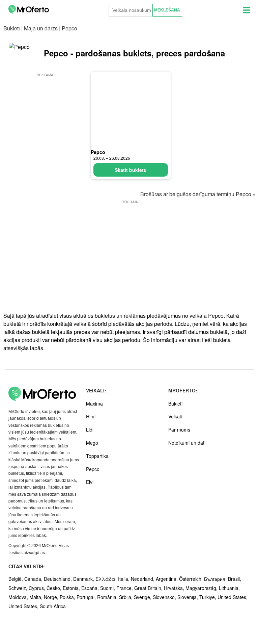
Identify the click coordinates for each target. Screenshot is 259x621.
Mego (92, 442)
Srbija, (126, 597)
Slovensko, (165, 597)
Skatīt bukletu (131, 169)
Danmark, (84, 578)
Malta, (36, 597)
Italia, (124, 578)
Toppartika (97, 455)
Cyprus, (38, 588)
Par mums (179, 429)
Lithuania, (229, 588)
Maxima (94, 403)
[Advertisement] (45, 112)
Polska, (68, 597)
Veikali (175, 416)
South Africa (53, 606)
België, (16, 578)
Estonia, (72, 588)
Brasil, (234, 578)
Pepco (98, 152)
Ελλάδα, (106, 578)
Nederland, (143, 578)
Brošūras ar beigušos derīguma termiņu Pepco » (198, 194)
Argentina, (167, 578)
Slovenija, (188, 597)
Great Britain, (149, 588)
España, (90, 588)
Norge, (52, 597)
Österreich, (191, 578)
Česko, (55, 588)
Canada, (34, 578)
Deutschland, (58, 578)
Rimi (90, 416)
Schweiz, (18, 588)
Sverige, (143, 597)
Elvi (89, 481)
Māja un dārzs (41, 28)
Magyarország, (202, 588)
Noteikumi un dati (186, 442)
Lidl (89, 429)
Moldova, (18, 597)
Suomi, (108, 588)
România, (108, 597)
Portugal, (87, 597)
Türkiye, (208, 597)
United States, (233, 597)
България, (216, 578)
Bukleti (11, 28)
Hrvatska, (174, 588)
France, (125, 588)
